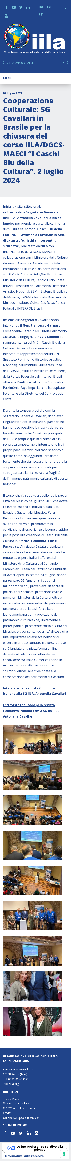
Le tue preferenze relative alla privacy (39, 1148)
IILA (34, 39)
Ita (41, 7)
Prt (41, 14)
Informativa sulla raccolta (24, 1156)
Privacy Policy (11, 1099)
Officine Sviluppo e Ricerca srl (21, 1118)
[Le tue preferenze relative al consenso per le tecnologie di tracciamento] (64, 1154)
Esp (49, 7)
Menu (7, 78)
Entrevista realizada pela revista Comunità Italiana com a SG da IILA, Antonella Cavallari (31, 711)
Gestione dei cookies (16, 1103)
